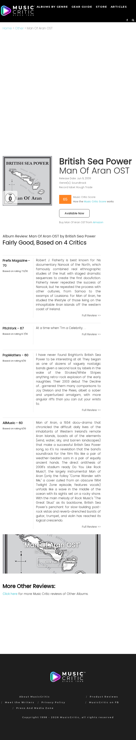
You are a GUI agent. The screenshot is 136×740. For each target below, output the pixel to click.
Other (19, 28)
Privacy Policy (53, 702)
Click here (10, 594)
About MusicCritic (34, 696)
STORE (101, 6)
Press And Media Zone (35, 708)
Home (7, 28)
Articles (119, 6)
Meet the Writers (19, 702)
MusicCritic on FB (104, 702)
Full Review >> (91, 315)
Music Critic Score (95, 201)
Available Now (74, 213)
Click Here (52, 562)
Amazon (98, 222)
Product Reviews (104, 696)
